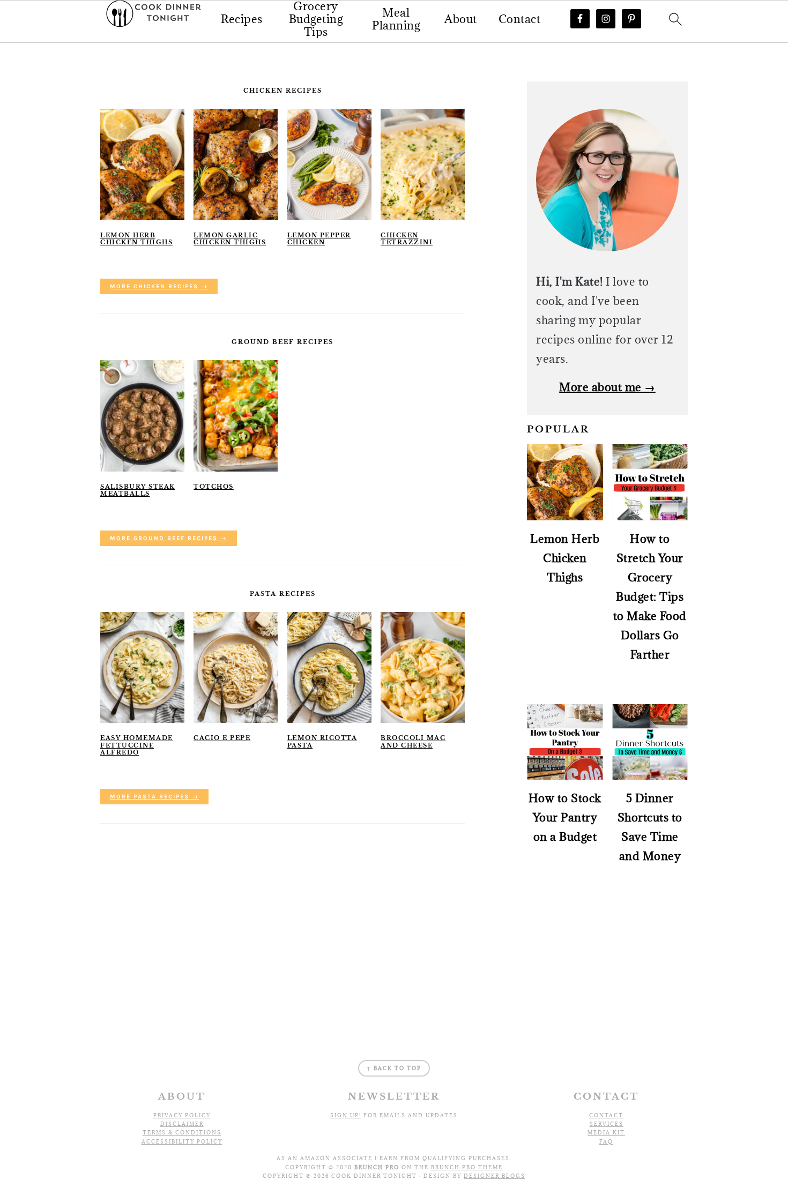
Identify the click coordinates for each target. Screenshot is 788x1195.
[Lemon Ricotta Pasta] (329, 667)
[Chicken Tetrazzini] (423, 164)
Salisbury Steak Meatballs (137, 490)
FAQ (606, 1141)
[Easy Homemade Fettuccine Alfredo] (142, 667)
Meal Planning (396, 19)
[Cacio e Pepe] (236, 667)
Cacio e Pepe (222, 738)
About (460, 19)
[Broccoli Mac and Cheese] (423, 667)
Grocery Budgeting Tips (316, 19)
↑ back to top (394, 1068)
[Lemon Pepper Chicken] (329, 164)
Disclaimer (182, 1124)
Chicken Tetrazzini (407, 238)
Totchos (214, 486)
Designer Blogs (494, 1175)
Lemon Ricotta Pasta (322, 741)
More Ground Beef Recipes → (168, 538)
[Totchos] (236, 416)
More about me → (607, 387)
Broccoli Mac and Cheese (413, 741)
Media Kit (606, 1132)
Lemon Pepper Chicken (319, 238)
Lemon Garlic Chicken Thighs (230, 238)
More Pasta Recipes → (154, 796)
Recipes (242, 19)
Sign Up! (345, 1115)
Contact (520, 19)
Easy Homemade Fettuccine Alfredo (136, 745)
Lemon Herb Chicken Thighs (136, 238)
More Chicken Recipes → (159, 286)
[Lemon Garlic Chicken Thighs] (236, 164)
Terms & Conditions (182, 1132)
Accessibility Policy (182, 1141)
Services (606, 1124)
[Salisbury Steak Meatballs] (142, 416)
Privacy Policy (182, 1115)
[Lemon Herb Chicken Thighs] (142, 164)
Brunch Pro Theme (467, 1167)
